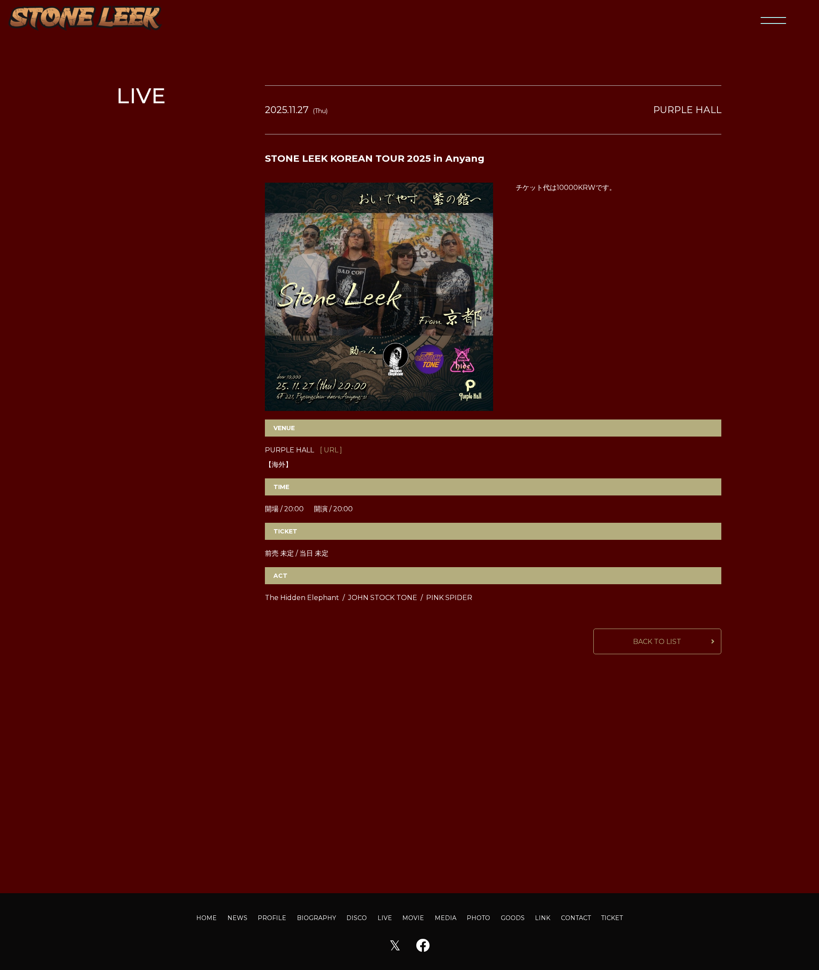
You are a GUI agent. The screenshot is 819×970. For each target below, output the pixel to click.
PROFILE (272, 918)
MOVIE (413, 918)
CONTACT (576, 918)
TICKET (612, 918)
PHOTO (478, 918)
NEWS (237, 918)
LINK (542, 918)
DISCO (356, 918)
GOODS (513, 918)
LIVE (385, 918)
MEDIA (445, 918)
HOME (206, 918)
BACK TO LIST (657, 642)
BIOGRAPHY (316, 918)
